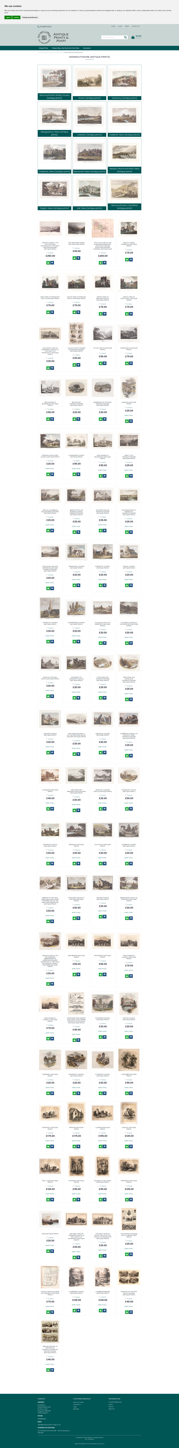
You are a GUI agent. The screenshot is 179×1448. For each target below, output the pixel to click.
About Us (112, 1409)
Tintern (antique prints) (89, 98)
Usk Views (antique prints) (89, 208)
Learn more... (128, 415)
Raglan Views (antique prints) (54, 208)
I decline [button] (16, 17)
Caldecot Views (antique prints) (124, 134)
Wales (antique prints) (57, 52)
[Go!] (125, 37)
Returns (111, 1407)
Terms (127, 26)
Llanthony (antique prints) (124, 98)
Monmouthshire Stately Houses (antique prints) (54, 96)
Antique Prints (43, 48)
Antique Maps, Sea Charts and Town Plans (65, 48)
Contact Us (136, 26)
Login (120, 26)
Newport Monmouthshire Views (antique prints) (124, 170)
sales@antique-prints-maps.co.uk (49, 1425)
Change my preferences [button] (30, 17)
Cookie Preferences (115, 1402)
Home (113, 26)
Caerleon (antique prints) (89, 134)
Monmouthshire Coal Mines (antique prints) (124, 207)
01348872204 (42, 1419)
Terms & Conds (78, 1402)
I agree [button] (8, 17)
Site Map (76, 1409)
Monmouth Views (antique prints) (89, 171)
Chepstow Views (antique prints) (54, 171)
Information (87, 48)
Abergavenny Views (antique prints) (54, 133)
